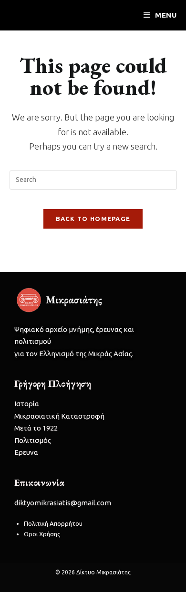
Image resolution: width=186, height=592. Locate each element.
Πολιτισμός (32, 440)
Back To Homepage (93, 218)
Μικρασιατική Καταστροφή (59, 416)
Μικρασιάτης (38, 14)
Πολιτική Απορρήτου (53, 523)
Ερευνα (26, 452)
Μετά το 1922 (36, 428)
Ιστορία (26, 404)
